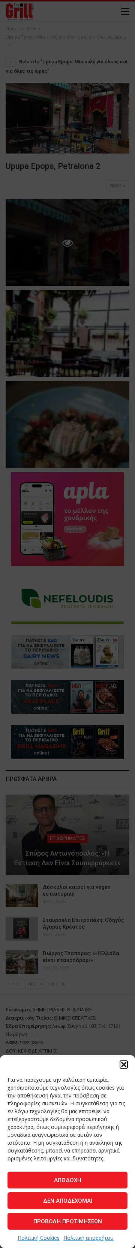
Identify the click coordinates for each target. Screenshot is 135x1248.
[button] (124, 1064)
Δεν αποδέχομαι (67, 1200)
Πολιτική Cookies (39, 1237)
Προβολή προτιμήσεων (67, 1221)
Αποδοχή (67, 1180)
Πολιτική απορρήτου (88, 1237)
